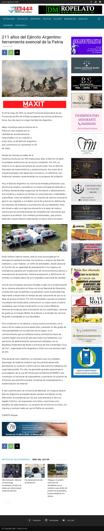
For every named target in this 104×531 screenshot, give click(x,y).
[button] (99, 19)
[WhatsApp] (11, 52)
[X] (17, 52)
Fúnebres (8, 25)
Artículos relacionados (16, 459)
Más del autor (40, 459)
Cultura (58, 19)
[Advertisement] (53, 139)
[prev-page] (3, 501)
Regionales (70, 19)
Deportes (35, 19)
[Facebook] (91, 2)
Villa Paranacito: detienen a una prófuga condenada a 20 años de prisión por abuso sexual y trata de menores (11, 485)
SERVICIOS (20, 25)
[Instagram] (96, 2)
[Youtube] (100, 2)
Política (47, 19)
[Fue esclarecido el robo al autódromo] (35, 471)
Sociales (82, 19)
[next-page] (8, 501)
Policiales (22, 19)
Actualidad (9, 19)
